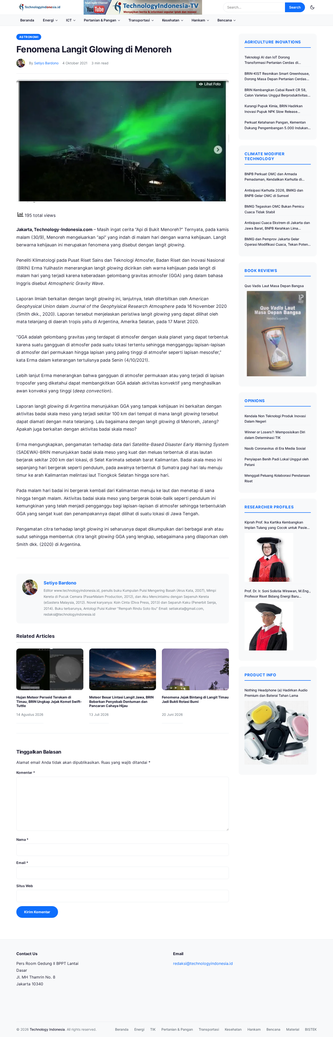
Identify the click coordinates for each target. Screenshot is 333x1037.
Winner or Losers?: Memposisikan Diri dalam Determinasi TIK (275, 434)
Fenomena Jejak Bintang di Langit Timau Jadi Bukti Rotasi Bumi (195, 699)
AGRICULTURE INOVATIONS (273, 41)
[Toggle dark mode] (312, 7)
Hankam (198, 20)
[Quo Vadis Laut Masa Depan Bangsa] (276, 333)
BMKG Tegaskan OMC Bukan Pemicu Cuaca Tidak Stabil (274, 209)
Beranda (27, 20)
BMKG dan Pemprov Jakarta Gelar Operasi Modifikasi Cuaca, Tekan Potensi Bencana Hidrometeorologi (278, 242)
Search (295, 7)
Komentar (25, 772)
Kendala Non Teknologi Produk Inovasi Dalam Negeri (275, 418)
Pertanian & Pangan (100, 20)
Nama (22, 839)
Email (22, 863)
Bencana (224, 20)
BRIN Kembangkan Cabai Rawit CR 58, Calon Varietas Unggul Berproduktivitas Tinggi (276, 93)
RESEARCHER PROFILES (269, 506)
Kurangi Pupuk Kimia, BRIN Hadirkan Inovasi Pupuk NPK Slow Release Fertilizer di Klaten (274, 109)
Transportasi (139, 20)
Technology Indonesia (47, 1029)
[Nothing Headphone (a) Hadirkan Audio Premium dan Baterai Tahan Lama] (276, 733)
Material (292, 1029)
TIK (153, 1029)
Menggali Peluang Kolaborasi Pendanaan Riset (277, 478)
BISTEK (311, 1029)
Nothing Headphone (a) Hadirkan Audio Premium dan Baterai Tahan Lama (276, 693)
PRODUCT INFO (260, 674)
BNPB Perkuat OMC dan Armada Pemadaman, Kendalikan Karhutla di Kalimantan (273, 177)
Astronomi (28, 37)
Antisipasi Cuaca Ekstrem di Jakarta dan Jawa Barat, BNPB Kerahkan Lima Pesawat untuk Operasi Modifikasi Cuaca (277, 226)
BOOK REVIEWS (261, 270)
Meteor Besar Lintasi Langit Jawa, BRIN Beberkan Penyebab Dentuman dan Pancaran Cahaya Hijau (121, 701)
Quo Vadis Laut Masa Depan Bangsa (274, 286)
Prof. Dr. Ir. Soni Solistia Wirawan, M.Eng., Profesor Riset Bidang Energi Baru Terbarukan (278, 594)
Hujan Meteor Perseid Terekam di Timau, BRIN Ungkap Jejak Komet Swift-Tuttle (49, 701)
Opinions (255, 400)
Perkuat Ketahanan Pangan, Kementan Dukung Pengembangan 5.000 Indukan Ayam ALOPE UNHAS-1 (276, 125)
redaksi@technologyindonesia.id (203, 963)
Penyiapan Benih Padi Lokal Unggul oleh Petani (277, 461)
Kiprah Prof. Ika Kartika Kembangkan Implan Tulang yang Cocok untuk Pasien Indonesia (277, 525)
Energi (48, 20)
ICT (69, 20)
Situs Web (24, 886)
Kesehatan (170, 20)
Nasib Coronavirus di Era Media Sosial (275, 448)
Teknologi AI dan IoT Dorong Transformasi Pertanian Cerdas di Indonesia (271, 60)
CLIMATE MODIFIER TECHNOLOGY (264, 156)
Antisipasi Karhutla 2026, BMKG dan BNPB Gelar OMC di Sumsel (274, 193)
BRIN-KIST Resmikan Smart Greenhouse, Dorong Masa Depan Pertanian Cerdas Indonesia (277, 76)
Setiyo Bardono (46, 63)
